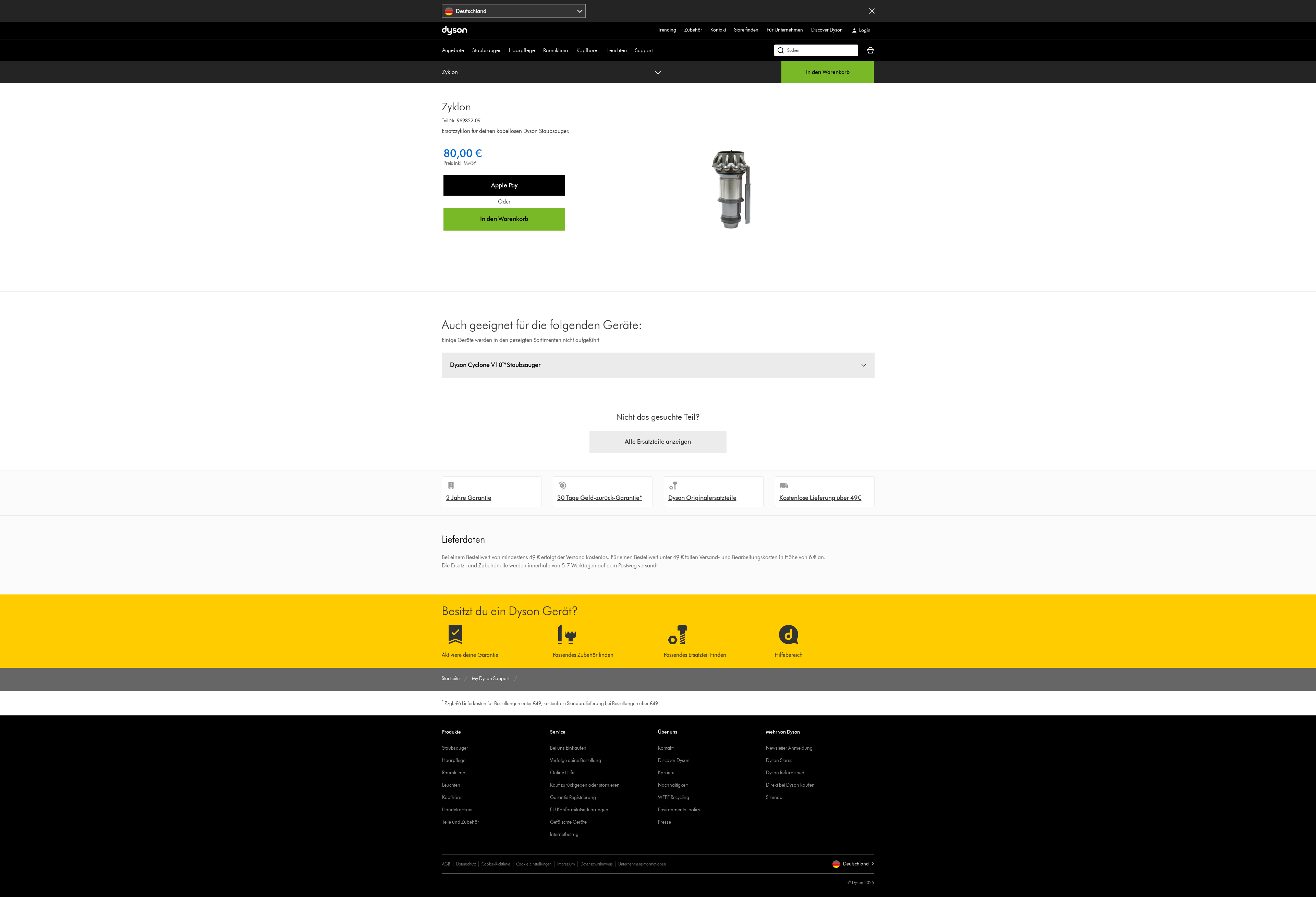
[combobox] (514, 11)
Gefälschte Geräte (568, 822)
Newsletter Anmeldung (789, 748)
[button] (504, 185)
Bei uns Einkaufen (568, 748)
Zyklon (450, 72)
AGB (446, 864)
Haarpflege (522, 50)
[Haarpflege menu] (538, 50)
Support (644, 50)
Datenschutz (466, 864)
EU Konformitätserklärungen (579, 810)
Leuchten (617, 50)
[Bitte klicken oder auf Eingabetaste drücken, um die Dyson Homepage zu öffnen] (454, 30)
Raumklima (555, 50)
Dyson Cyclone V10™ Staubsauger (495, 365)
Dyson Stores (779, 760)
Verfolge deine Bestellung (575, 760)
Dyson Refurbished (785, 773)
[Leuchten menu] (630, 50)
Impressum (566, 864)
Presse (664, 822)
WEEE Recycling (673, 797)
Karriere (666, 773)
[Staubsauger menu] (504, 50)
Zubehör (693, 30)
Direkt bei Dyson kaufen (790, 785)
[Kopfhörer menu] (602, 50)
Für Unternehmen (785, 30)
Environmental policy (679, 810)
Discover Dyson (827, 30)
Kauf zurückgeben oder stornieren (585, 785)
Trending (667, 30)
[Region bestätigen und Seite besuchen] (872, 11)
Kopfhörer (587, 50)
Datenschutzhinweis (596, 864)
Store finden (746, 30)
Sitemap (774, 797)
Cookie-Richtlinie (496, 864)
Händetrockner (457, 810)
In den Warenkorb (828, 72)
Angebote (453, 50)
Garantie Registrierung (573, 797)
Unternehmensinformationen (642, 864)
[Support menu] (656, 50)
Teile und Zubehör (460, 822)
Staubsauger (486, 50)
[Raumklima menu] (571, 50)
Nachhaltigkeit (672, 785)
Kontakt (718, 30)
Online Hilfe (562, 773)
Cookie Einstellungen (533, 864)
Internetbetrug (564, 834)
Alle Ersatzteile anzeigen (658, 441)
